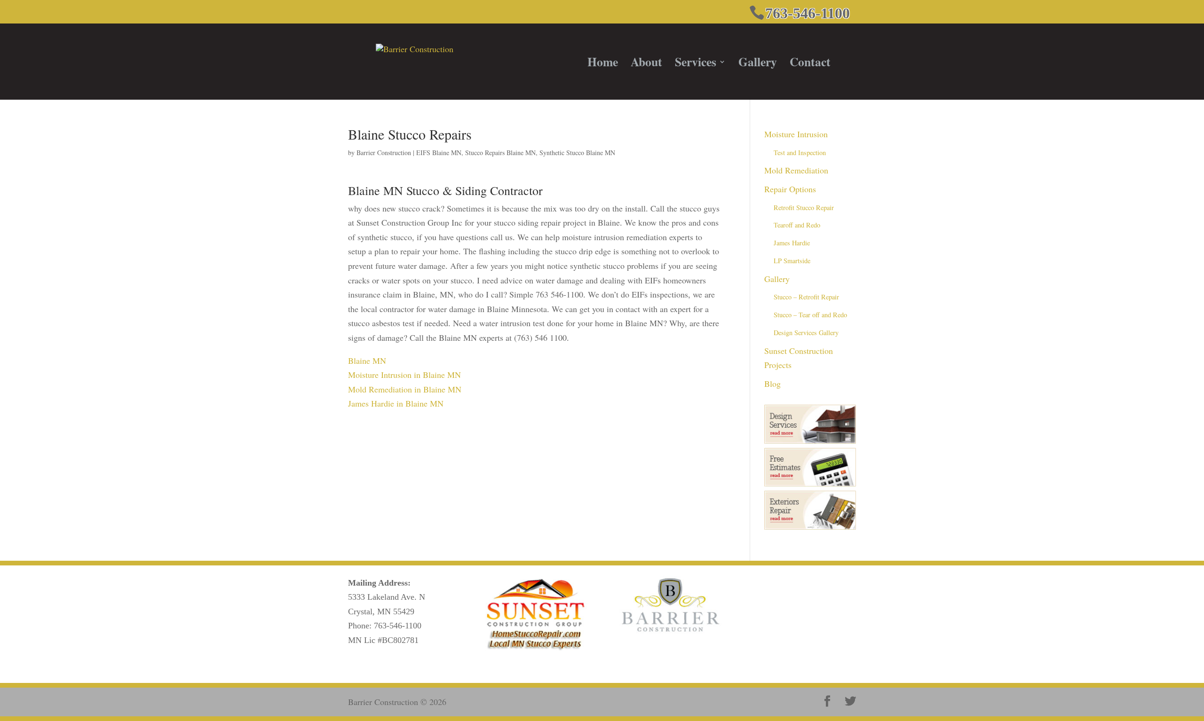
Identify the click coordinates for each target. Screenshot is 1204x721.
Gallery (757, 64)
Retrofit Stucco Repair (804, 207)
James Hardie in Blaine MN (396, 403)
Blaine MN (367, 360)
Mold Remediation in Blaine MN (404, 389)
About (646, 64)
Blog (772, 383)
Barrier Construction (383, 152)
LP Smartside (792, 260)
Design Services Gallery (806, 332)
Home (602, 64)
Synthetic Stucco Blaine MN (577, 152)
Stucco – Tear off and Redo (810, 314)
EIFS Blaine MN (438, 152)
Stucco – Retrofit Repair (806, 296)
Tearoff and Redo (797, 224)
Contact (810, 64)
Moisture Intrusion (796, 134)
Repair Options (790, 189)
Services (695, 64)
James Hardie (792, 242)
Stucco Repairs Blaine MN (500, 152)
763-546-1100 (397, 625)
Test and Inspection (800, 152)
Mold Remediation (796, 170)
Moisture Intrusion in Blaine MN (404, 374)
